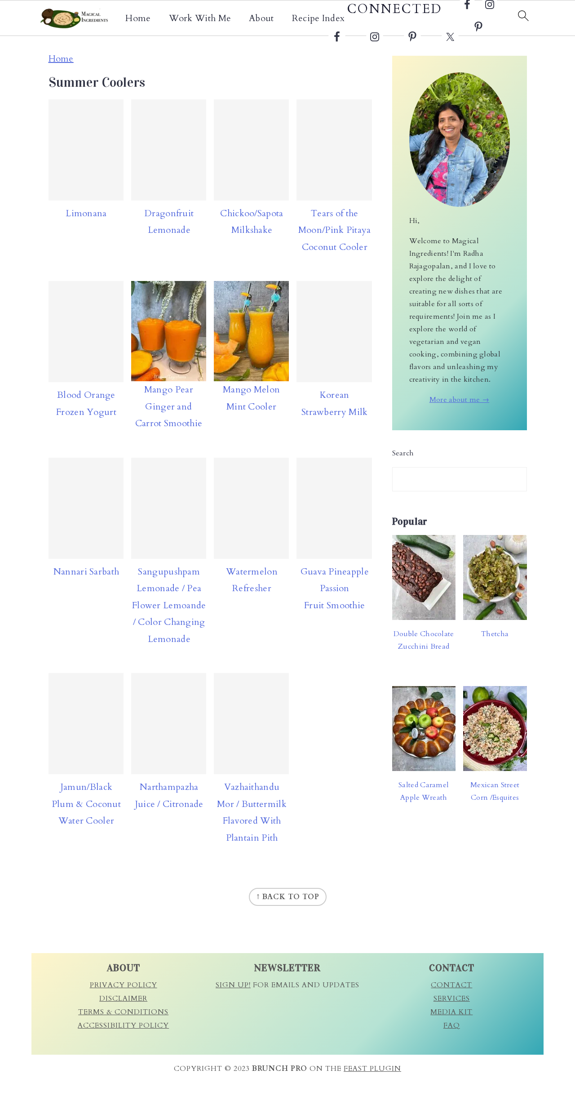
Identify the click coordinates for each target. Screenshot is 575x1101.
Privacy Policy (123, 985)
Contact (451, 985)
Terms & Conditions (123, 1012)
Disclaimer (123, 998)
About (261, 18)
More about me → (459, 400)
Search (403, 453)
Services (451, 998)
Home (137, 18)
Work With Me (200, 18)
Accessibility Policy (123, 1025)
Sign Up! (233, 985)
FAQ (451, 1025)
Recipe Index (318, 18)
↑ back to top (287, 897)
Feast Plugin (372, 1069)
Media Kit (451, 1012)
